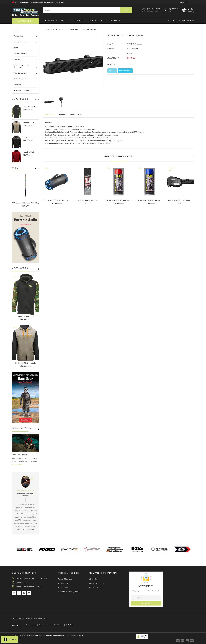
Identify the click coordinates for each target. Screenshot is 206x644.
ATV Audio (70, 625)
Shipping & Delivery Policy (68, 592)
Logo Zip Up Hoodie (31, 152)
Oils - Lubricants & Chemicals (21, 66)
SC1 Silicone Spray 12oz (87, 200)
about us (93, 21)
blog (103, 21)
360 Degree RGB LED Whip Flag (25, 203)
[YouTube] (29, 593)
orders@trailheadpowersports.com (30, 586)
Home (16, 30)
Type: (110, 53)
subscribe (146, 603)
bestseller (79, 21)
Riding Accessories (21, 42)
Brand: (110, 49)
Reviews (61, 114)
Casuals (17, 59)
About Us (93, 579)
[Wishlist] (25, 293)
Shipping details (75, 114)
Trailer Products (20, 53)
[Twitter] (14, 593)
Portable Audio (45, 625)
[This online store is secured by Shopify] (142, 636)
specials (65, 21)
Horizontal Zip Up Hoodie (33, 123)
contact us (116, 21)
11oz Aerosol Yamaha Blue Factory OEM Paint (154, 200)
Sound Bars (31, 625)
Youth (16, 48)
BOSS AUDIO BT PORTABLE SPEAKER (59, 200)
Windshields (18, 85)
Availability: (113, 58)
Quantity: (112, 64)
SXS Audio (58, 625)
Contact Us (93, 587)
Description (49, 114)
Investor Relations (96, 583)
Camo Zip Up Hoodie (31, 107)
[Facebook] (19, 593)
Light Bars (42, 618)
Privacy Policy (64, 583)
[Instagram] (24, 593)
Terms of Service (65, 579)
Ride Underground (20, 455)
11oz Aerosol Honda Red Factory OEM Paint (123, 200)
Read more (16, 464)
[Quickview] (31, 293)
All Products (58, 29)
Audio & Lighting (20, 79)
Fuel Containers (20, 73)
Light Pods (30, 618)
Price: (110, 44)
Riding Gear (18, 36)
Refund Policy (64, 587)
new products (50, 21)
